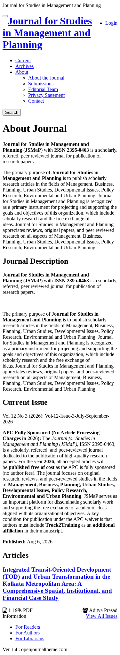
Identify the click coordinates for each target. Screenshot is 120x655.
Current (23, 60)
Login (111, 23)
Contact (36, 101)
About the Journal (46, 78)
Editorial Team (43, 89)
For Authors (27, 632)
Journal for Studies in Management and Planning (47, 32)
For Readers (27, 627)
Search (11, 112)
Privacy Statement (46, 95)
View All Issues (101, 616)
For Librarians (29, 638)
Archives (24, 66)
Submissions (40, 83)
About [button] (21, 72)
